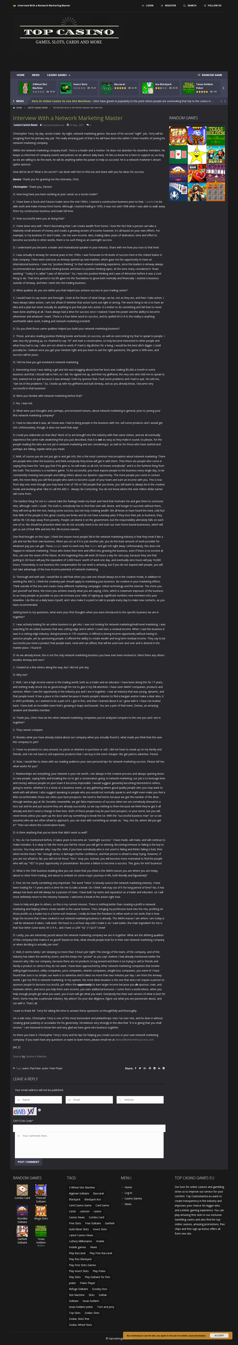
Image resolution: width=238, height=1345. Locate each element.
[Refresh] (40, 1109)
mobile (100, 1241)
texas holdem (91, 1301)
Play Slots (75, 1277)
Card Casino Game (80, 1205)
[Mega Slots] (178, 135)
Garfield (109, 1223)
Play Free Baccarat (101, 1253)
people (58, 546)
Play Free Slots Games (82, 1265)
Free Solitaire (93, 1223)
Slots (92, 1295)
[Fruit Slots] (197, 173)
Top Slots (75, 1313)
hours (93, 546)
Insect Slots (80, 84)
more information (197, 1335)
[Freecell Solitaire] (197, 135)
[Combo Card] (22, 1190)
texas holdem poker (81, 1307)
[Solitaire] (178, 191)
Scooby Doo (99, 1289)
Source (17, 1056)
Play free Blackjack (80, 1259)
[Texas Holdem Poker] (215, 135)
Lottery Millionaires (80, 1241)
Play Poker (35, 1068)
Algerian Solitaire (79, 1193)
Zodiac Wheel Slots (80, 1325)
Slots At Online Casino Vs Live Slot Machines (61, 101)
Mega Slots (41, 1218)
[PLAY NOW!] (25, 88)
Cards (72, 1211)
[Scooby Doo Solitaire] (215, 173)
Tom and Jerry (105, 1307)
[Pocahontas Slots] (215, 154)
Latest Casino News (38, 107)
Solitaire (74, 1301)
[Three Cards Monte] (178, 154)
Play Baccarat (77, 1253)
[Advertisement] (157, 60)
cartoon (84, 1211)
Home (21, 75)
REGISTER (170, 5)
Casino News (77, 1217)
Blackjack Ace (92, 1199)
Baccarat (119, 84)
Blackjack (74, 1199)
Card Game (102, 1205)
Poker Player (56, 1068)
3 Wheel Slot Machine (82, 1187)
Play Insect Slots (79, 1271)
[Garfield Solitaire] (22, 1231)
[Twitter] (140, 1068)
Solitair (103, 1295)
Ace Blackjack (163, 84)
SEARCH (192, 5)
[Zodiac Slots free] (197, 154)
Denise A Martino (36, 1056)
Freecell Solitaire (41, 1199)
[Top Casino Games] (69, 33)
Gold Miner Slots (79, 1229)
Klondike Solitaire (22, 1220)
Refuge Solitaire (78, 1289)
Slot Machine (77, 1295)
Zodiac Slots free (79, 1319)
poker (45, 1068)
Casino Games (57, 75)
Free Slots (75, 1223)
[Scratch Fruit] (215, 191)
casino (25, 1068)
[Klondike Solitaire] (178, 173)
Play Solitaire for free (97, 1277)
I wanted (150, 201)
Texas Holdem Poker (41, 1242)
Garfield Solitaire (22, 1240)
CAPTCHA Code (22, 1121)
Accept (219, 1335)
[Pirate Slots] (197, 191)
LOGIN (149, 5)
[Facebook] (135, 1068)
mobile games (77, 1247)
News (36, 75)
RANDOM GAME (211, 75)
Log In (128, 1193)
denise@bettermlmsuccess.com (134, 1039)
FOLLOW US (214, 5)
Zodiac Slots (92, 1313)
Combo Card (22, 1198)
